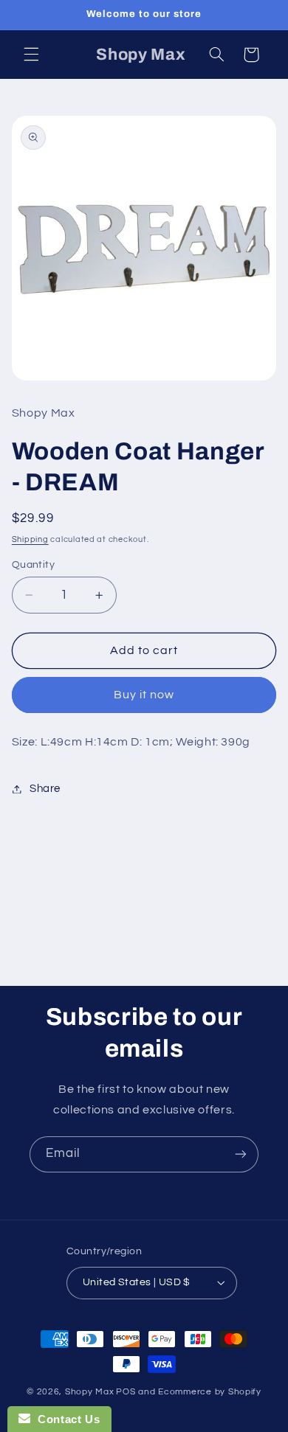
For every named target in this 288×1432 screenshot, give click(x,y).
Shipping (30, 539)
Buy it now (144, 695)
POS (125, 1392)
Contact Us (65, 1419)
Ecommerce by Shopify (209, 1392)
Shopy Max (89, 1392)
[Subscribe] (241, 1154)
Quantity (33, 565)
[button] (31, 55)
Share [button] (45, 788)
